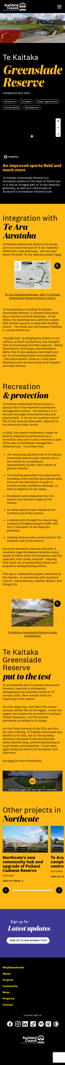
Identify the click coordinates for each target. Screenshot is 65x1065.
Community (10, 986)
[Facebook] (9, 1026)
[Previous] (6, 890)
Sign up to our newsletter (28, 940)
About (7, 973)
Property (8, 998)
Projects (8, 980)
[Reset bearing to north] (58, 134)
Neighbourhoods (13, 967)
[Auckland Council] (32, 1039)
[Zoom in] (58, 120)
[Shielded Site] (56, 1026)
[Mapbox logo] (11, 157)
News (6, 992)
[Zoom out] (58, 127)
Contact (8, 1005)
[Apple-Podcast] (48, 1026)
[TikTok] (33, 1026)
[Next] (59, 890)
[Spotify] (41, 1026)
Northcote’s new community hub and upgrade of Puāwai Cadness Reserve (23, 864)
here (58, 254)
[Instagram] (18, 1026)
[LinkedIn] (25, 1026)
